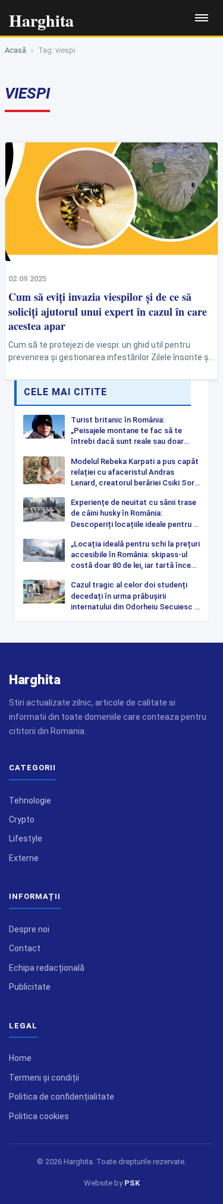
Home (20, 1058)
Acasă (15, 50)
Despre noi (29, 929)
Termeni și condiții (44, 1077)
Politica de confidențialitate (61, 1096)
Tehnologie (30, 800)
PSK (132, 1182)
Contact (24, 948)
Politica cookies (39, 1116)
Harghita (35, 679)
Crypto (21, 819)
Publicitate (30, 987)
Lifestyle (25, 838)
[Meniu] (201, 17)
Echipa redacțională (46, 968)
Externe (24, 858)
